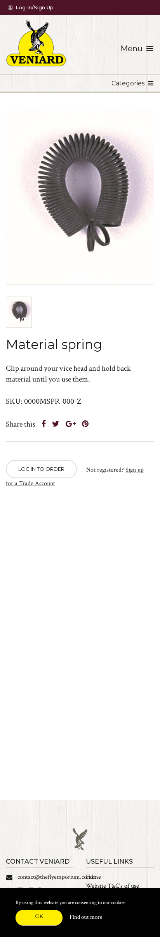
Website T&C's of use (112, 886)
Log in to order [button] (41, 469)
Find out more (86, 917)
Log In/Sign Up (35, 7)
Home (93, 877)
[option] (80, 197)
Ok (39, 916)
